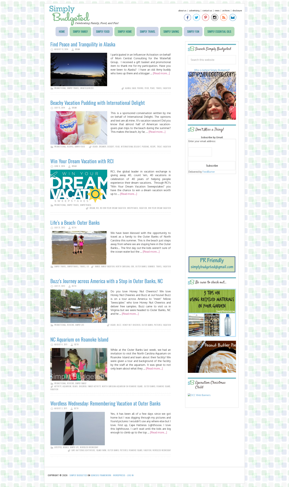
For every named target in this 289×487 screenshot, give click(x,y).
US (88, 266)
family (97, 266)
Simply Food (80, 146)
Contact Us (207, 10)
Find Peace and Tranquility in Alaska (82, 44)
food (147, 88)
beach (95, 146)
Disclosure (237, 10)
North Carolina (123, 266)
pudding (145, 146)
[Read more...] (161, 73)
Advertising (194, 10)
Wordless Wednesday (89, 447)
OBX (132, 266)
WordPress (119, 475)
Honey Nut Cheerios (131, 325)
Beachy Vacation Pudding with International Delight (97, 102)
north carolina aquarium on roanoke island (122, 386)
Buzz (119, 325)
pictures (158, 325)
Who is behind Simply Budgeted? (212, 70)
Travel (82, 266)
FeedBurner (209, 171)
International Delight (131, 146)
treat (159, 146)
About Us (182, 10)
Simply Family (80, 383)
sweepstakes (132, 208)
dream (92, 208)
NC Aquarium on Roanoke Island (79, 339)
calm (134, 88)
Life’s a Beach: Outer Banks (75, 222)
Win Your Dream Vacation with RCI (82, 161)
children (83, 386)
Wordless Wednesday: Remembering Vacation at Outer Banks (105, 403)
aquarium (67, 386)
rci (97, 208)
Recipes (70, 146)
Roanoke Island (163, 386)
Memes (66, 447)
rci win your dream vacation (113, 208)
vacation (167, 88)
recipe (153, 146)
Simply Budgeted (84, 15)
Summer (151, 266)
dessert (110, 146)
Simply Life (79, 325)
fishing (140, 88)
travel (159, 88)
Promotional (60, 88)
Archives (226, 10)
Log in (130, 475)
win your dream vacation (159, 208)
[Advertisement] (212, 199)
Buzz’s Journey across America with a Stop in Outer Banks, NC (106, 281)
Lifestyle (58, 447)
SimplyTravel (85, 205)
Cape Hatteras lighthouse (83, 450)
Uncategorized (87, 88)
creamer (102, 146)
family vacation (108, 266)
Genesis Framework (101, 475)
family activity (94, 386)
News (217, 10)
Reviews (70, 325)
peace (152, 88)
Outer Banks (141, 266)
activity (57, 386)
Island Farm (101, 450)
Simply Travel (73, 88)
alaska (128, 88)
